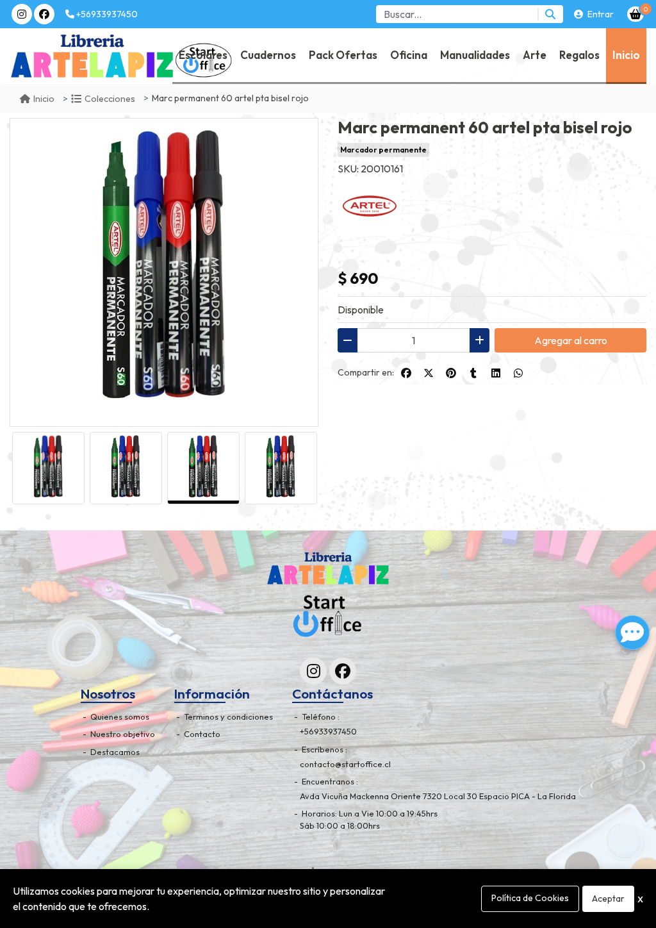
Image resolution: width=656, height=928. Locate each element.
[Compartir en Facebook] (406, 373)
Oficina (408, 55)
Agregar (570, 340)
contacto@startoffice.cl (345, 764)
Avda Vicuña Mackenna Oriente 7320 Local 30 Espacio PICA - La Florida (438, 796)
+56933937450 (106, 14)
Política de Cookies (530, 898)
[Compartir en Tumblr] (473, 373)
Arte (534, 55)
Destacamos (114, 752)
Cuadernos (268, 55)
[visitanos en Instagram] (22, 14)
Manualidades (475, 55)
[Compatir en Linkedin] (496, 373)
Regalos (579, 55)
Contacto (201, 734)
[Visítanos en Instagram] (313, 671)
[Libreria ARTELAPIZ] (45, 56)
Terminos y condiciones (227, 716)
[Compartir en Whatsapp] (518, 373)
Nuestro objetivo (121, 734)
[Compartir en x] (428, 373)
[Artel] (370, 204)
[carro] (635, 14)
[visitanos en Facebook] (44, 14)
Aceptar (608, 898)
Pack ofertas (343, 55)
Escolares (203, 55)
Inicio (626, 55)
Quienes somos (118, 716)
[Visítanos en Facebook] (342, 671)
